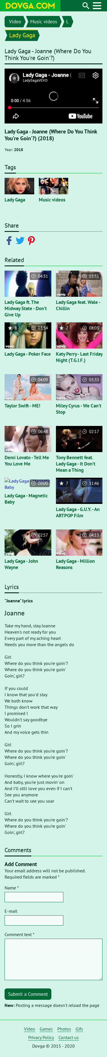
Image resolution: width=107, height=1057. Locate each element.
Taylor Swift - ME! (22, 406)
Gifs (79, 1029)
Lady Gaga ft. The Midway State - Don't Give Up (26, 308)
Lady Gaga (22, 35)
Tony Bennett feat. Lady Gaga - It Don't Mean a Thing (75, 463)
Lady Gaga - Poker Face (28, 354)
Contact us (68, 1037)
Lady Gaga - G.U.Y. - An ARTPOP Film (78, 512)
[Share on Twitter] (21, 240)
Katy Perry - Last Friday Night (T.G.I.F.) (79, 357)
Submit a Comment (28, 994)
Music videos (43, 21)
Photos (64, 1029)
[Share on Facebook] (10, 240)
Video (15, 21)
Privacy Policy (41, 1037)
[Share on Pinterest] (32, 240)
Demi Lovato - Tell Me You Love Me (27, 460)
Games (46, 1029)
